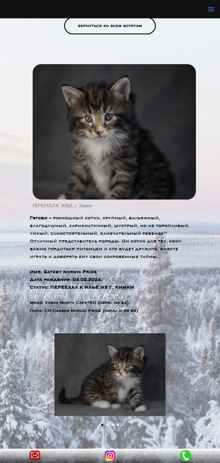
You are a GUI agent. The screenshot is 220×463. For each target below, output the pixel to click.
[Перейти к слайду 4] (118, 425)
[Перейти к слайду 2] (107, 425)
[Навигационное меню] (211, 9)
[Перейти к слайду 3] (112, 425)
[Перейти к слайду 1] (102, 425)
